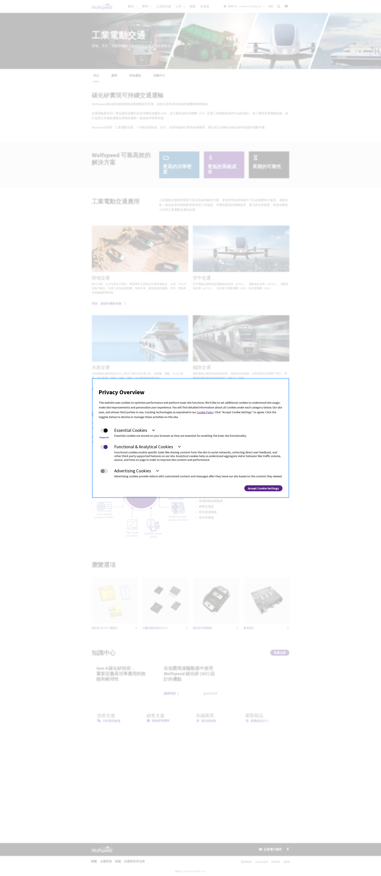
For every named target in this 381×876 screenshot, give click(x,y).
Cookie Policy (205, 412)
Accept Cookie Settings (263, 488)
